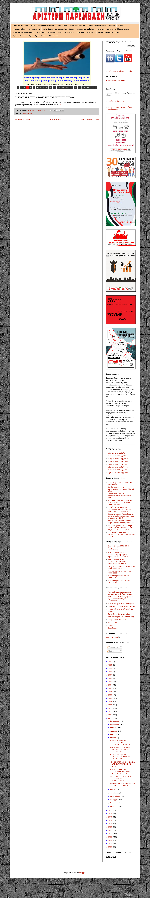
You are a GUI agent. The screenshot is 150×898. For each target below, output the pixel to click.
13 (63, 87)
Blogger (82, 873)
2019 (110, 823)
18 (84, 87)
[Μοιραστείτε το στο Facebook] (61, 110)
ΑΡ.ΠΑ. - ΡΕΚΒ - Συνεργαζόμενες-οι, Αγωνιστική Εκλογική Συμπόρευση (121, 599)
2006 (110, 691)
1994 (110, 661)
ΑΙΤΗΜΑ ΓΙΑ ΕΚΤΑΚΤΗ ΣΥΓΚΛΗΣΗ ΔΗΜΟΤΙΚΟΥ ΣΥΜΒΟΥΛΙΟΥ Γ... (120, 757)
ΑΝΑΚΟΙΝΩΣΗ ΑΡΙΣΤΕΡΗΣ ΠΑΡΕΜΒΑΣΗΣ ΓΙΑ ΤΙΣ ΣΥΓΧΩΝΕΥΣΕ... (120, 750)
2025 (110, 843)
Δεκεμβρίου (114, 806)
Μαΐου (113, 734)
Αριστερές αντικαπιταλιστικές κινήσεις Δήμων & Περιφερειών (120, 593)
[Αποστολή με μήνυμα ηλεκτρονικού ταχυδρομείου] (54, 110)
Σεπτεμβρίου (115, 796)
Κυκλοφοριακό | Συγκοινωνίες (118, 29)
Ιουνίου (113, 737)
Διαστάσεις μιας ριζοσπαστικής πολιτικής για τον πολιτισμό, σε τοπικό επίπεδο (120, 502)
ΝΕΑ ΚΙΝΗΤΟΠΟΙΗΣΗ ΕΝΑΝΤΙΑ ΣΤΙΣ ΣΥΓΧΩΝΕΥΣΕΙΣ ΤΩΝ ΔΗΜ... (122, 764)
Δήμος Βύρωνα (62, 25)
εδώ (61, 104)
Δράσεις (112, 25)
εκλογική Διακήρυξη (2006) (118, 461)
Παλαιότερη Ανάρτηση (90, 119)
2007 (110, 695)
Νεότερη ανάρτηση (22, 119)
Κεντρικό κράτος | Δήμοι (85, 29)
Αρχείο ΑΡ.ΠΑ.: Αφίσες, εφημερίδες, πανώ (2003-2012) (121, 567)
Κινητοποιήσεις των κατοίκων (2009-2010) (119, 576)
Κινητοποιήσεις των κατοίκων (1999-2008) (119, 572)
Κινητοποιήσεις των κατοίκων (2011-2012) (119, 581)
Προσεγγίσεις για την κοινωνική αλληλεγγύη (120, 483)
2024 (110, 840)
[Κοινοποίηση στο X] (59, 110)
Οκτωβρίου (114, 799)
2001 (110, 675)
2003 (110, 681)
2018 (110, 820)
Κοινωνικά (101, 29)
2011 (110, 708)
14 (67, 87)
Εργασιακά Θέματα (19, 29)
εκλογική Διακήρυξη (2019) (118, 453)
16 (75, 87)
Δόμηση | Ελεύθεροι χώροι (97, 25)
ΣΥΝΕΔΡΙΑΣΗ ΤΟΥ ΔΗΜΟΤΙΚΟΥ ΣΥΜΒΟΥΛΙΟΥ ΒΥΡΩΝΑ (122, 784)
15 (71, 87)
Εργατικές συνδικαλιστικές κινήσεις (121, 606)
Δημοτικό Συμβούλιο (77, 25)
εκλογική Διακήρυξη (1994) (118, 470)
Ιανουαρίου (115, 721)
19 (88, 87)
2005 (110, 688)
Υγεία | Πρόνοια (41, 36)
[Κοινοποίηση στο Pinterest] (63, 110)
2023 (110, 837)
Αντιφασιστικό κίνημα (46, 25)
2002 (110, 678)
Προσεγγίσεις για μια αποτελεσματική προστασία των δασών (120, 496)
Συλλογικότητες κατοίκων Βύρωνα (121, 603)
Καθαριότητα (48, 29)
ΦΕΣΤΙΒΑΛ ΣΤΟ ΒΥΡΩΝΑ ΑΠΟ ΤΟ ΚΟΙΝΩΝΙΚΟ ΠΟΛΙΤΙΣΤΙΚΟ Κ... (121, 778)
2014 (110, 718)
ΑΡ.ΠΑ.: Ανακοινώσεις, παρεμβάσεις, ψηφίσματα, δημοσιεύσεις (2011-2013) (118, 561)
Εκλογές (121, 25)
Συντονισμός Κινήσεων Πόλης (108, 32)
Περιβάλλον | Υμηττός (66, 32)
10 (50, 87)
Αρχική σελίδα (55, 119)
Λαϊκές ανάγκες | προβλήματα (23, 32)
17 (80, 87)
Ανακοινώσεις (18, 25)
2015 (110, 810)
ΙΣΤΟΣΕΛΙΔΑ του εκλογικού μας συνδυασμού (120, 108)
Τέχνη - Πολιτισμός (115, 622)
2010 (110, 705)
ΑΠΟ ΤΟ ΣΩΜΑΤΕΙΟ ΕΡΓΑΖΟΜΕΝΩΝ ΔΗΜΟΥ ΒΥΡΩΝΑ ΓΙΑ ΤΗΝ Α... (120, 771)
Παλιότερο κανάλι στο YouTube (120, 71)
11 (55, 87)
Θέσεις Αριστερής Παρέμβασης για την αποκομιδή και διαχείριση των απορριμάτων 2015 (121, 516)
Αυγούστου (114, 793)
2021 (110, 830)
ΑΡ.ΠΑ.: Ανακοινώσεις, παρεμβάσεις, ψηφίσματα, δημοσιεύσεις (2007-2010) (118, 554)
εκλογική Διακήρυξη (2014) (118, 456)
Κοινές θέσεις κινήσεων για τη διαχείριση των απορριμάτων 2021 (121, 522)
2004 (110, 685)
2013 (110, 715)
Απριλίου (114, 731)
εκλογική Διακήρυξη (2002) (118, 464)
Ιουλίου (113, 789)
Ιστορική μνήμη (34, 29)
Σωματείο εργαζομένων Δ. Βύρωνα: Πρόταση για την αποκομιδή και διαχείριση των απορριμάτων (121, 527)
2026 (110, 847)
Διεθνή (110, 625)
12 (59, 87)
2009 (110, 701)
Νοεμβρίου (114, 803)
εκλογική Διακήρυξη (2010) (118, 458)
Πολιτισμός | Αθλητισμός (86, 32)
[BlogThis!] (56, 110)
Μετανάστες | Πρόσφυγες (46, 32)
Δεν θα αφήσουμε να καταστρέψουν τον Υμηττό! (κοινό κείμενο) (121, 489)
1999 (110, 668)
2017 (110, 817)
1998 (110, 665)
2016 (110, 813)
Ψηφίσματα (53, 36)
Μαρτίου (113, 727)
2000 (110, 671)
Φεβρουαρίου (115, 724)
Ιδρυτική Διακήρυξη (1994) (118, 472)
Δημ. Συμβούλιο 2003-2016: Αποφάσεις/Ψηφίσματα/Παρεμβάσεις (118, 548)
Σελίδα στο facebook (116, 101)
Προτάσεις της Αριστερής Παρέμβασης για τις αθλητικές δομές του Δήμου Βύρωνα (119, 509)
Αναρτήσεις (113, 647)
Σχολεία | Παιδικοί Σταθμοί (23, 36)
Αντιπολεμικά (30, 25)
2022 (110, 833)
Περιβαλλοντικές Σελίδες (117, 619)
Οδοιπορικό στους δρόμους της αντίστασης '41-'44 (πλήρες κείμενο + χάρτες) (121, 534)
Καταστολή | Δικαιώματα (64, 29)
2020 (110, 827)
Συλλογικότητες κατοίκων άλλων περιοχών (120, 610)
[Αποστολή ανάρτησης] (50, 110)
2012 (110, 711)
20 (92, 87)
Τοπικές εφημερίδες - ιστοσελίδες (121, 617)
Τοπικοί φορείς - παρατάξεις (119, 614)
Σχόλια (111, 651)
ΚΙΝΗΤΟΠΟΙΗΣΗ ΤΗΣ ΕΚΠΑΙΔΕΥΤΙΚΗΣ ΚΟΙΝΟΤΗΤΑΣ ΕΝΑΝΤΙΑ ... (121, 742)
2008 (110, 698)
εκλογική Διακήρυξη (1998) (118, 467)
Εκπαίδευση (112, 628)
